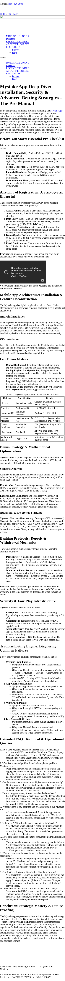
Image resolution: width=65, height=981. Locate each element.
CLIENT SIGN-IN (9, 14)
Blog (14, 52)
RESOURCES (13, 47)
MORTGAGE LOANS (17, 36)
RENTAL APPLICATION (13, 9)
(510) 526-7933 (15, 3)
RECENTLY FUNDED (17, 41)
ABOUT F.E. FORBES (17, 44)
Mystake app (56, 110)
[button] (32, 57)
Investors (10, 39)
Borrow (16, 49)
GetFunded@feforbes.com (23, 969)
